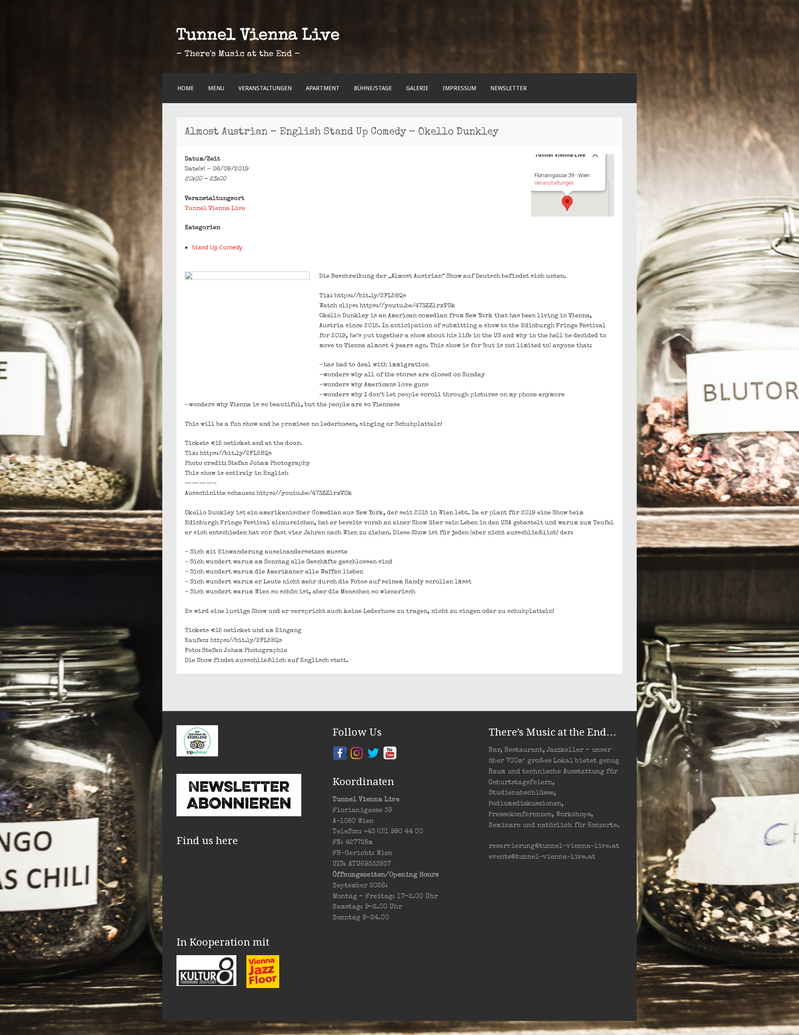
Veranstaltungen (265, 88)
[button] (567, 203)
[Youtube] (389, 752)
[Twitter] (373, 752)
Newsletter (508, 88)
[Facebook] (340, 752)
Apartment (323, 88)
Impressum (459, 88)
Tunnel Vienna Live (258, 36)
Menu (216, 88)
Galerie (417, 88)
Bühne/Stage (373, 88)
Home (185, 88)
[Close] (595, 154)
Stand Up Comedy (217, 247)
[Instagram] (356, 752)
